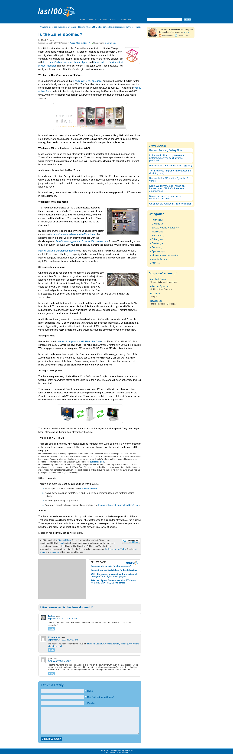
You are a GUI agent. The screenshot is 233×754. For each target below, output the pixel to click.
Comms (156, 223)
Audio (72, 43)
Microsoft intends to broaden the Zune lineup (73, 234)
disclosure (54, 552)
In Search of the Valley (115, 549)
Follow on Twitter (184, 36)
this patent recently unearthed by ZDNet (118, 505)
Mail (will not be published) (99, 697)
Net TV (86, 43)
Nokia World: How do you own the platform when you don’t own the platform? (166, 158)
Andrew (51, 616)
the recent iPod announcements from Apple (65, 62)
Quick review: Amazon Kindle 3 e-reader (170, 203)
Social (155, 247)
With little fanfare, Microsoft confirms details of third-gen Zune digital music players (114, 575)
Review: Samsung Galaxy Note (165, 150)
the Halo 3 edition (89, 488)
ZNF (154, 263)
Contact (113, 19)
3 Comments (110, 43)
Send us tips (125, 19)
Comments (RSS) (124, 752)
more (186, 32)
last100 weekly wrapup (163, 227)
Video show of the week (164, 255)
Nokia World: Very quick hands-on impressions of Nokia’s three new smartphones (166, 188)
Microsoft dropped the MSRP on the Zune (79, 341)
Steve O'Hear (64, 540)
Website (90, 703)
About (82, 19)
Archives (103, 19)
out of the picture (97, 462)
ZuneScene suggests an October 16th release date (82, 241)
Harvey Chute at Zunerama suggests (57, 250)
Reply (51, 629)
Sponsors (157, 251)
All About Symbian (159, 286)
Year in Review (159, 259)
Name (89, 691)
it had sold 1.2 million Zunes (87, 81)
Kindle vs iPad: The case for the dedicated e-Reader (165, 197)
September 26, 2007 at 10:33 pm (63, 640)
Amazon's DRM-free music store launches (58, 27)
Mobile (79, 43)
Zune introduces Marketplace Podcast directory (114, 570)
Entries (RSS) (108, 752)
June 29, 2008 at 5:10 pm (59, 661)
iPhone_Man (54, 637)
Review (155, 243)
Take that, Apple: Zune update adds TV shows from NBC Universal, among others (113, 581)
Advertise (92, 19)
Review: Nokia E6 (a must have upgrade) (170, 165)
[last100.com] (57, 10)
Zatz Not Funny (158, 279)
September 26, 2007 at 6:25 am (62, 618)
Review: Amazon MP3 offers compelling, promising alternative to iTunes (109, 27)
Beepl (61, 543)
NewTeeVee (156, 301)
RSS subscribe (167, 36)
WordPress (129, 750)
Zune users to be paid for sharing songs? (111, 566)
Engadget (155, 293)
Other (155, 239)
